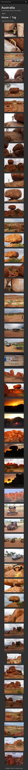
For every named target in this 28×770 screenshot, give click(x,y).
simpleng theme (19, 768)
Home (5, 17)
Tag (14, 17)
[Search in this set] (2, 13)
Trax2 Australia (6, 2)
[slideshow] (4, 13)
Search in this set (9, 21)
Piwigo (12, 768)
